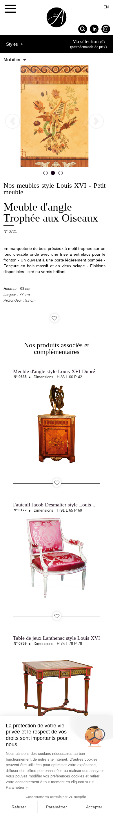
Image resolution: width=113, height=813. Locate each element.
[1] (45, 175)
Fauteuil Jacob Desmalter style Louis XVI (57, 505)
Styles (12, 44)
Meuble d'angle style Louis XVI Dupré (54, 371)
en (106, 7)
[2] (53, 175)
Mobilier (12, 59)
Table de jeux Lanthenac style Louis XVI (56, 638)
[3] (60, 175)
